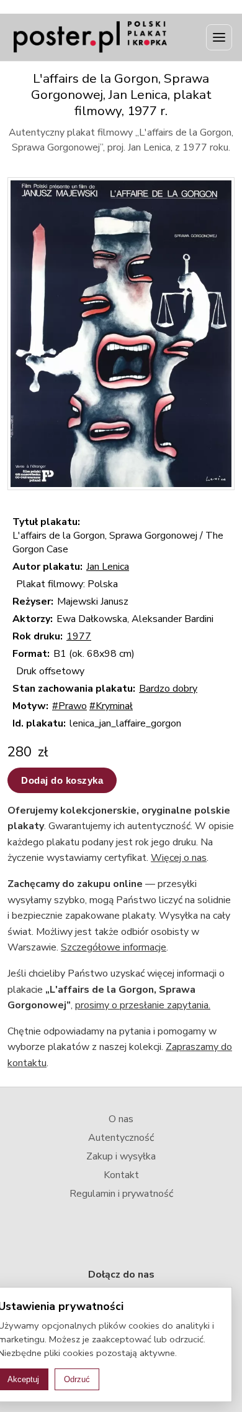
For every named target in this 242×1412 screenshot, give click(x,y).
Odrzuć (77, 1379)
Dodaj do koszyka (62, 780)
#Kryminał (111, 706)
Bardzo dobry (168, 688)
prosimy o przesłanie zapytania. (142, 1005)
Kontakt (121, 1175)
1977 (78, 636)
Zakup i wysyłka (121, 1156)
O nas (121, 1119)
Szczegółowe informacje (113, 947)
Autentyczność (121, 1138)
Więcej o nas (179, 858)
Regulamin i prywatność (121, 1194)
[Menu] (219, 37)
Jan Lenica (107, 567)
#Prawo (69, 706)
